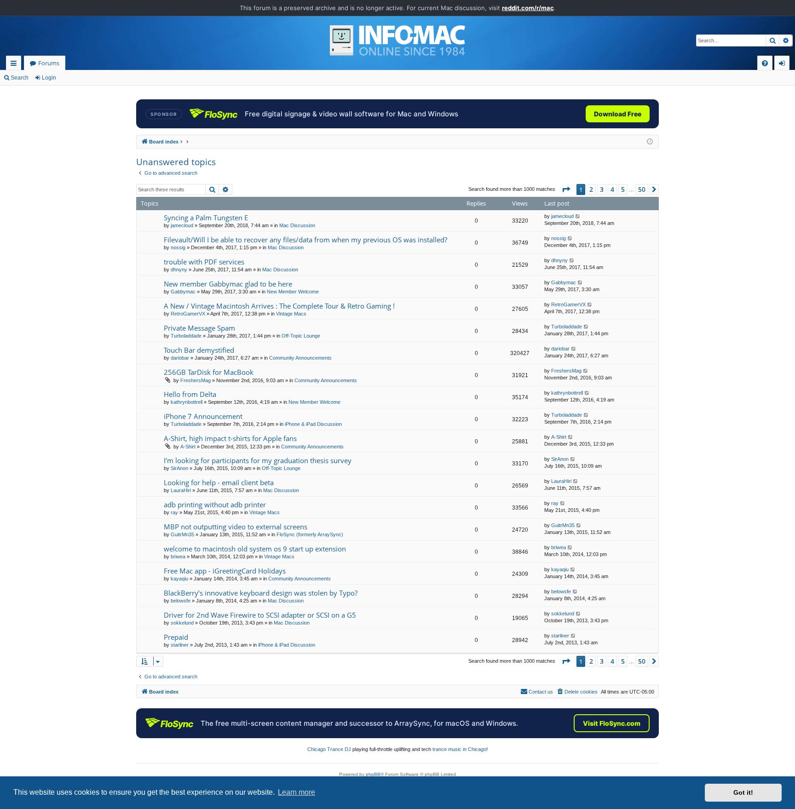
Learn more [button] (296, 792)
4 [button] (612, 189)
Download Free (617, 114)
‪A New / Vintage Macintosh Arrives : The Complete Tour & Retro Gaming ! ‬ (280, 305)
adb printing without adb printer (215, 504)
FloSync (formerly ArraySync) (310, 534)
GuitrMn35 (182, 534)
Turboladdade (186, 336)
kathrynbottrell (186, 402)
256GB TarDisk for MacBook (208, 372)
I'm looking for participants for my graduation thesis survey (257, 460)
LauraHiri (181, 490)
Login (49, 78)
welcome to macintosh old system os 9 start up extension (255, 548)
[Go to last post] (578, 216)
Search (20, 78)
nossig (178, 247)
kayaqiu (179, 578)
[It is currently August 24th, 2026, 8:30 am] (650, 142)
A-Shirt (188, 446)
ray (174, 512)
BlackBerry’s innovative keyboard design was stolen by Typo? (260, 592)
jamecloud (182, 225)
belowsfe (180, 600)
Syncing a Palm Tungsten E (206, 217)
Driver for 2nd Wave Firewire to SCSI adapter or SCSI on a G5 (260, 615)
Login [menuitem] (783, 64)
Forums (48, 63)
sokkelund (182, 622)
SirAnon (179, 468)
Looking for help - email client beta (219, 482)
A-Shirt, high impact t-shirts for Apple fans (230, 438)
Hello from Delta (190, 394)
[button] (566, 189)
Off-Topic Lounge (301, 336)
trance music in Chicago (459, 749)
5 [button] (623, 189)
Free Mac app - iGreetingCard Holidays (225, 570)
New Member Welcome (293, 291)
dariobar (180, 358)
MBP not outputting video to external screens (235, 526)
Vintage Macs (291, 313)
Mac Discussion (297, 225)
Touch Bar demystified (199, 350)
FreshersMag (195, 380)
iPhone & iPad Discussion (313, 424)
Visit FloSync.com (611, 723)
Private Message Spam (199, 328)
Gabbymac (183, 291)
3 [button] (602, 189)
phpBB (373, 774)
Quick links (15, 64)
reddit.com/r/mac (528, 7)
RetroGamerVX (188, 313)
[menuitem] (765, 63)
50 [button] (641, 189)
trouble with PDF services (204, 261)
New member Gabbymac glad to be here (228, 283)
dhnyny (179, 269)
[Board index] (397, 40)
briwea (178, 556)
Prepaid (176, 637)
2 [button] (591, 189)
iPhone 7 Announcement (203, 416)
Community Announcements (300, 358)
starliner (180, 645)
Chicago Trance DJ (329, 749)
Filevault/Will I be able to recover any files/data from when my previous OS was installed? (305, 239)
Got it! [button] (743, 792)
